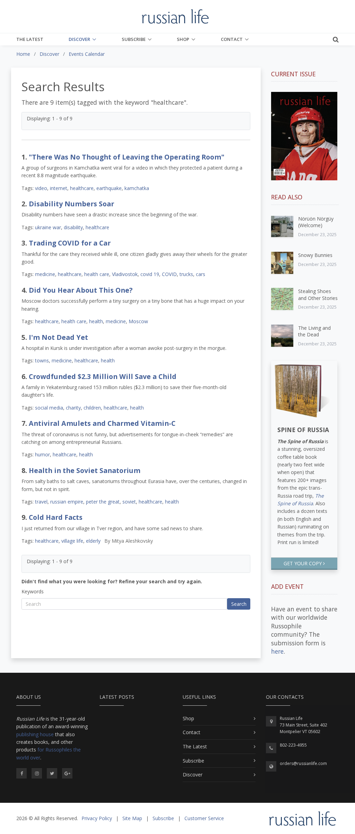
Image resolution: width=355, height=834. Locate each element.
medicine (45, 274)
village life (72, 541)
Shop (183, 39)
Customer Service (204, 818)
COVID (169, 274)
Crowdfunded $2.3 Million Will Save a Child (102, 376)
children (92, 407)
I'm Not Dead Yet (58, 337)
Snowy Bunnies (315, 255)
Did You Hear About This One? (80, 290)
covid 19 (149, 274)
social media (49, 407)
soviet (129, 501)
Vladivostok (125, 274)
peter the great (103, 501)
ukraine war (48, 227)
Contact (232, 39)
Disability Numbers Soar (71, 203)
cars (200, 274)
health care (96, 274)
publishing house (35, 734)
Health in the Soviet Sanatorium (84, 470)
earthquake (109, 188)
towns (42, 360)
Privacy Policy (96, 818)
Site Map (132, 818)
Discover (79, 39)
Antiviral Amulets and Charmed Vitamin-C (102, 423)
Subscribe (134, 39)
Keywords (32, 591)
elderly (93, 541)
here (277, 651)
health (96, 321)
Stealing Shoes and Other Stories (318, 294)
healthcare (82, 188)
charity (73, 407)
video (41, 188)
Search (238, 604)
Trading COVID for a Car (70, 243)
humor (42, 454)
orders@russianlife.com (303, 763)
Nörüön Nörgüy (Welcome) (316, 222)
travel (41, 501)
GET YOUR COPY (303, 563)
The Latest (29, 39)
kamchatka (136, 188)
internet (58, 188)
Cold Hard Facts (56, 517)
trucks (186, 274)
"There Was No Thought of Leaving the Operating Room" (126, 157)
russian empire (66, 501)
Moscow (138, 321)
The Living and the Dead (314, 331)
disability (73, 227)
